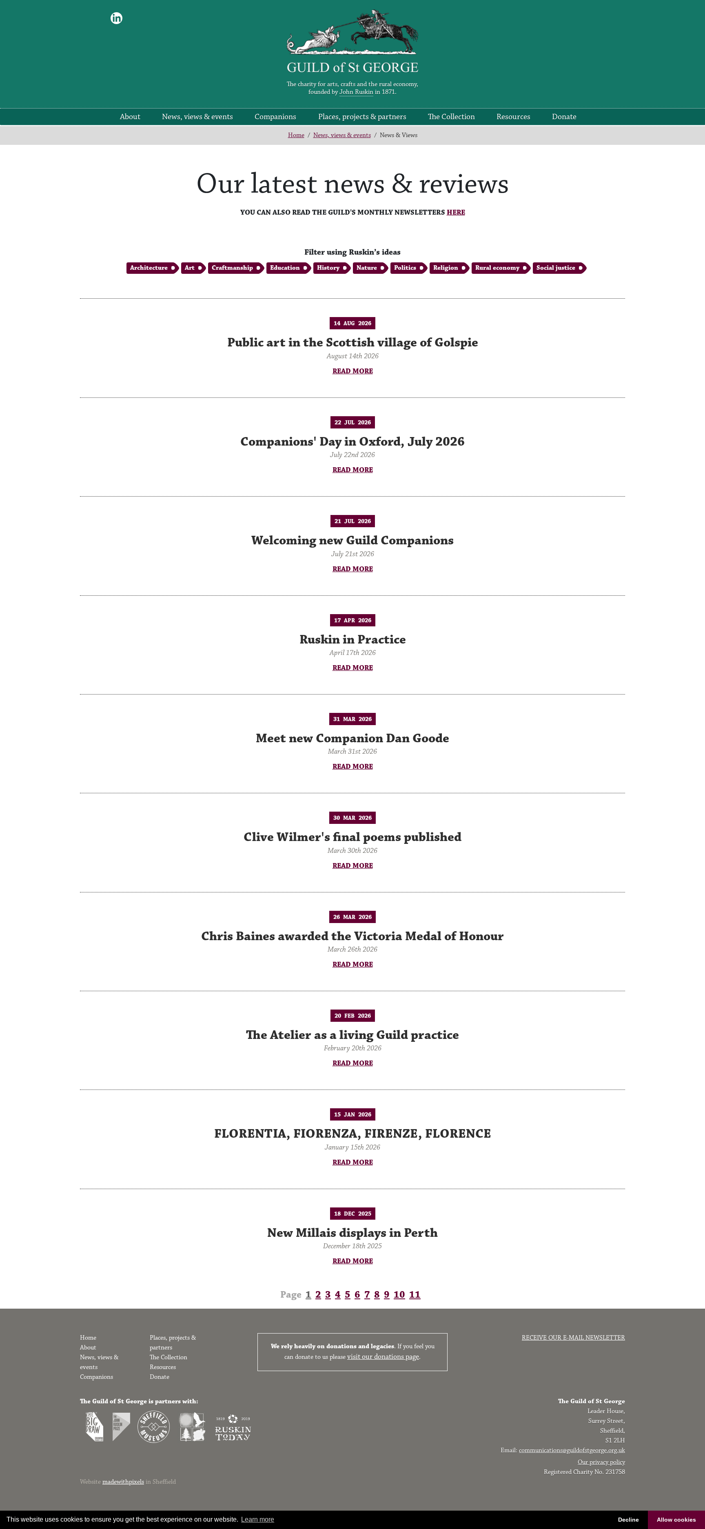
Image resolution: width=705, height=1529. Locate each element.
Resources (513, 117)
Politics (405, 268)
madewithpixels (123, 1482)
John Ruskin (356, 92)
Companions (275, 117)
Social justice (556, 268)
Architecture (149, 268)
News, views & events (197, 117)
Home (296, 135)
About (130, 117)
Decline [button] (628, 1519)
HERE (456, 212)
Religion (445, 268)
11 (415, 1295)
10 (399, 1295)
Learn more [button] (257, 1519)
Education (285, 268)
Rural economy (497, 268)
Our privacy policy (601, 1462)
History (328, 268)
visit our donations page (383, 1356)
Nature (367, 268)
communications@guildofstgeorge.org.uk (572, 1450)
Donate (564, 117)
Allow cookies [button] (676, 1519)
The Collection (451, 117)
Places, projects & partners (362, 117)
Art (190, 268)
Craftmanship (232, 268)
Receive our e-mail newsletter (573, 1338)
